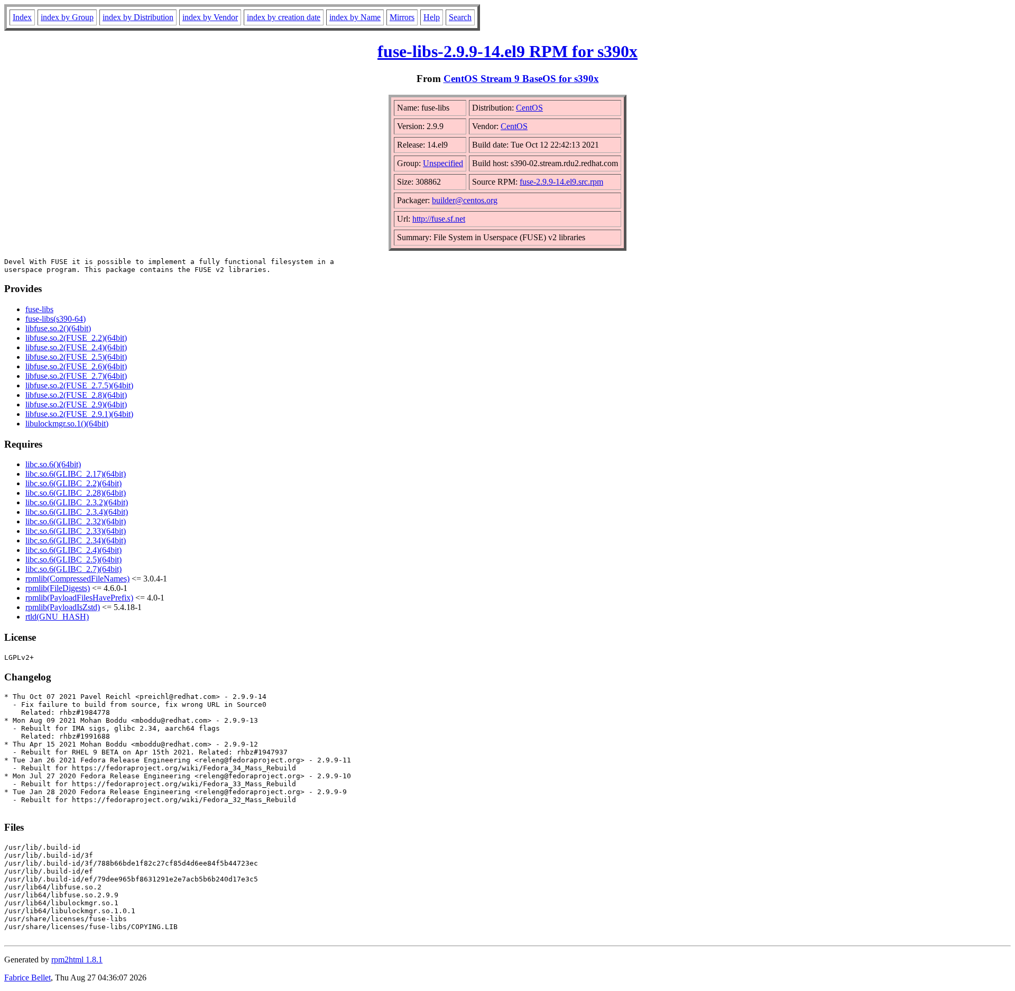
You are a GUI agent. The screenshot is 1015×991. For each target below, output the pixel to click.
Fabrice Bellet (27, 977)
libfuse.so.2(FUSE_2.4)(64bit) (76, 347)
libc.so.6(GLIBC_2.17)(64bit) (75, 473)
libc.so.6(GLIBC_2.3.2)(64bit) (76, 502)
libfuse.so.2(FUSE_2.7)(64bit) (76, 375)
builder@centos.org (464, 200)
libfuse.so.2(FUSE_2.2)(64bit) (76, 337)
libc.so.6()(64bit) (53, 464)
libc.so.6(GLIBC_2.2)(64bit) (73, 483)
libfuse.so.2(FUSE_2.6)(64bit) (76, 366)
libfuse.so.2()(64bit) (58, 328)
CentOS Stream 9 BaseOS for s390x (521, 78)
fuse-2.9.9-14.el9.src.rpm (561, 181)
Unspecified (443, 163)
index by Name (355, 17)
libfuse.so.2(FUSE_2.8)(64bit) (76, 394)
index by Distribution (138, 17)
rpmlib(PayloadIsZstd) (62, 607)
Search (460, 17)
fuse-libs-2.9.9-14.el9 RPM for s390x (507, 51)
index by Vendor (210, 17)
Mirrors (402, 17)
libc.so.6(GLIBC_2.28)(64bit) (75, 492)
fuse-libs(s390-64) (55, 318)
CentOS (529, 107)
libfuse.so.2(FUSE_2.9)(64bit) (76, 404)
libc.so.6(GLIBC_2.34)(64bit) (75, 540)
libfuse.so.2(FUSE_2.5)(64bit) (76, 356)
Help (431, 17)
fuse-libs (39, 309)
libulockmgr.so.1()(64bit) (66, 423)
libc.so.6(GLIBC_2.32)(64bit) (75, 521)
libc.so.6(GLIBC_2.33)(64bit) (75, 530)
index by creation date (283, 17)
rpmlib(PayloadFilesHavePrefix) (79, 597)
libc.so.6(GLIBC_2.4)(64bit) (73, 549)
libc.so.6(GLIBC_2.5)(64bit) (73, 559)
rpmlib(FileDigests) (57, 588)
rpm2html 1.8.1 (77, 959)
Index (22, 17)
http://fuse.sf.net (438, 218)
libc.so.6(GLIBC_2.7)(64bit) (73, 569)
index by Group (67, 17)
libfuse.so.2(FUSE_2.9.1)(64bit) (79, 414)
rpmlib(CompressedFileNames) (77, 578)
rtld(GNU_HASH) (57, 616)
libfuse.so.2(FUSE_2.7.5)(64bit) (79, 385)
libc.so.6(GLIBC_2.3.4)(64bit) (76, 511)
